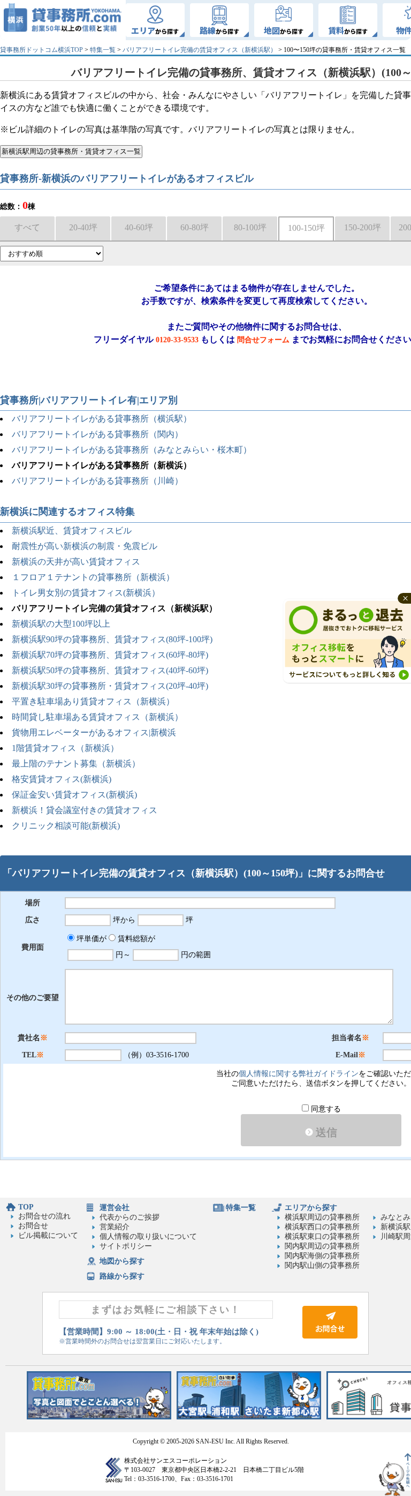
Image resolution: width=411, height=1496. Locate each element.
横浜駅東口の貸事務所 (322, 1236)
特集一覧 (103, 50)
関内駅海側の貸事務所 (322, 1256)
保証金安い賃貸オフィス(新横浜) (74, 794)
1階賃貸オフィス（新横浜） (65, 748)
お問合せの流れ (44, 1216)
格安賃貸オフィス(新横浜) (61, 779)
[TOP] (63, 20)
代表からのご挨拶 (129, 1217)
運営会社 (115, 1208)
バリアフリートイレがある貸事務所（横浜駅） (102, 418)
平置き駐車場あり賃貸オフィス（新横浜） (93, 701)
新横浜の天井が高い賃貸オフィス (76, 561)
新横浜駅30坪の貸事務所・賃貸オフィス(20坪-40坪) (110, 685)
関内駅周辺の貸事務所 (322, 1246)
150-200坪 (362, 227)
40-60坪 (139, 227)
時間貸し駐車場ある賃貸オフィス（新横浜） (97, 716)
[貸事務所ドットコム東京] (99, 1417)
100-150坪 (306, 227)
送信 (325, 1132)
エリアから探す (311, 1208)
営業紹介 (115, 1227)
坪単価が (90, 939)
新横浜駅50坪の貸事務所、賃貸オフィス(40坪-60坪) (110, 670)
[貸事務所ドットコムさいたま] (249, 1417)
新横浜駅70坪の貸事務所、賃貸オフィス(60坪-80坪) (110, 654)
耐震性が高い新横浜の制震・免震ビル (84, 546)
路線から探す (122, 1276)
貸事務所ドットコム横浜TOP (41, 50)
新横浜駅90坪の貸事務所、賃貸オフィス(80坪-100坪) (112, 639)
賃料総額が (135, 939)
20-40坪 (83, 227)
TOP (26, 1207)
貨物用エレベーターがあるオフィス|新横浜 (94, 732)
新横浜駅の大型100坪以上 (61, 623)
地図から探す (122, 1261)
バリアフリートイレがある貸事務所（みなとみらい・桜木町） (132, 449)
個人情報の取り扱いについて (148, 1236)
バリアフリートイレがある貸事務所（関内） (97, 434)
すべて (27, 227)
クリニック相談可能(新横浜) (66, 825)
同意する (325, 1109)
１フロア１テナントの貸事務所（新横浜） (93, 577)
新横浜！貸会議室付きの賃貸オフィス (84, 810)
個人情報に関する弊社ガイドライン (299, 1074)
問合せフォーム (263, 340)
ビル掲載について (48, 1235)
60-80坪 (194, 227)
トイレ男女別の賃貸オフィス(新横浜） (86, 592)
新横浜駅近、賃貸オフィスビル (72, 530)
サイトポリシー (126, 1246)
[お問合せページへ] (329, 1336)
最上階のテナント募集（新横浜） (76, 763)
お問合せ (33, 1226)
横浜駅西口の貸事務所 (322, 1227)
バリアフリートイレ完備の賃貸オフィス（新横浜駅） (200, 50)
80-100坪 (250, 227)
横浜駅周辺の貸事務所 (322, 1217)
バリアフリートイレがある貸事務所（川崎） (97, 480)
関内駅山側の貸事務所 (322, 1265)
